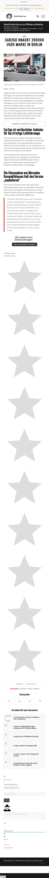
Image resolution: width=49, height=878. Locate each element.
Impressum (30, 860)
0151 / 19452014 (24, 8)
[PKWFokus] (20, 16)
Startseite (24, 1)
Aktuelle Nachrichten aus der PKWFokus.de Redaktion (23, 24)
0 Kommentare (19, 684)
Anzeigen (32, 124)
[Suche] (36, 16)
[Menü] (42, 16)
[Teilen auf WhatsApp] (30, 701)
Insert (3, 877)
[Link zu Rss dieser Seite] (43, 863)
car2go (29, 689)
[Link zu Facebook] (40, 863)
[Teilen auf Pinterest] (40, 701)
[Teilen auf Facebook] (9, 701)
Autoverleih (23, 689)
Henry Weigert (32, 684)
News (24, 36)
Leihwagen (36, 689)
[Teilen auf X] (19, 701)
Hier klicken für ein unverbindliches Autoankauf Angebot (24, 5)
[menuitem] (24, 1)
